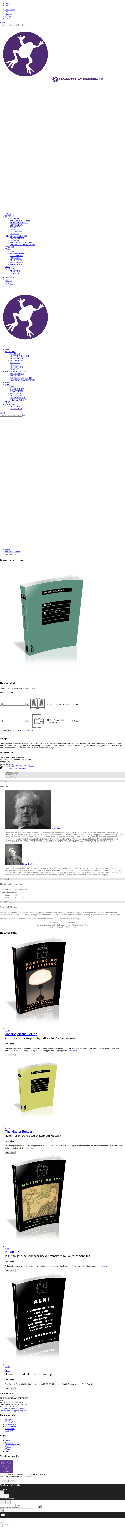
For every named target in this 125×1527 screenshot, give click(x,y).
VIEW (7, 1031)
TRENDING (15, 227)
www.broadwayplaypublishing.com (13, 1411)
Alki (7, 1369)
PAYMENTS (15, 240)
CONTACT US (16, 273)
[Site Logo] (52, 82)
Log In (7, 18)
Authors (8, 1447)
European (32, 766)
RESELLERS (15, 258)
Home (7, 3)
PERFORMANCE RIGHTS (16, 236)
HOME (8, 214)
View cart (4, 1481)
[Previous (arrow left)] (1, 1526)
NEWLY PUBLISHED (19, 223)
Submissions (10, 1429)
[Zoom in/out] (1, 1524)
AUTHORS (9, 247)
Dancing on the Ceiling (21, 1034)
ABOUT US (10, 269)
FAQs (7, 249)
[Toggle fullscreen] (3, 1524)
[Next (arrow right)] (3, 1526)
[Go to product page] (65, 983)
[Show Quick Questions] (7, 1502)
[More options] (2, 1492)
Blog (7, 1451)
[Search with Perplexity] (2, 1510)
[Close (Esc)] (8, 1524)
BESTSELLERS (16, 225)
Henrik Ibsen (56, 828)
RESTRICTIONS (17, 238)
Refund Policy (10, 1424)
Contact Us (9, 1431)
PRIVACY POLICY (18, 264)
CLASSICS (14, 229)
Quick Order (10, 10)
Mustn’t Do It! (15, 1251)
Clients (7, 5)
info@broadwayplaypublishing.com (13, 1408)
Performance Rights (12, 1445)
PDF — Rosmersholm (55, 720)
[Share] (6, 1524)
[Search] (24, 25)
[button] (2, 22)
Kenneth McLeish (29, 864)
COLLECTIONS (16, 231)
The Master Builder (18, 1131)
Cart (6, 12)
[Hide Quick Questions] (2, 1502)
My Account (10, 16)
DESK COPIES (16, 260)
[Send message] (39, 1507)
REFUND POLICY (18, 262)
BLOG (7, 267)
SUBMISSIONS (16, 256)
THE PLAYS (10, 216)
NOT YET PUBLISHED (20, 221)
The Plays (20, 766)
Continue (13, 1481)
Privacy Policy (10, 1426)
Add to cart (5, 730)
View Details (10, 1055)
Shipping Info (10, 1422)
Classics (12, 766)
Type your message (7, 1508)
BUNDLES (14, 234)
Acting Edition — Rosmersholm (59, 704)
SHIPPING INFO (17, 253)
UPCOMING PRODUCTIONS (22, 245)
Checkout (8, 14)
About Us (8, 1420)
